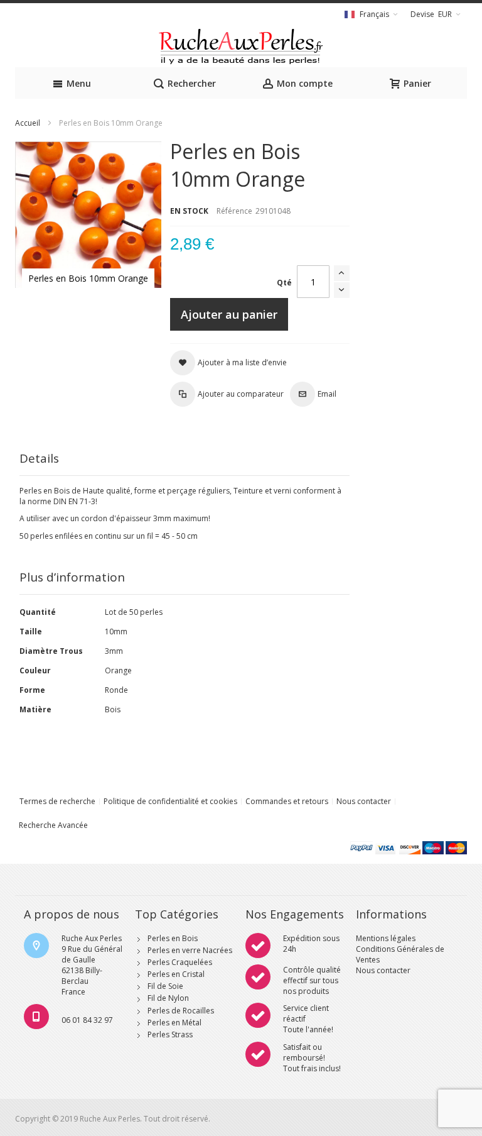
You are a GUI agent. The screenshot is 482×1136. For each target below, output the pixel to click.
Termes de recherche (57, 801)
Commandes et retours (286, 801)
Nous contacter (363, 801)
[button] (228, 362)
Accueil (27, 123)
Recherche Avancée (53, 825)
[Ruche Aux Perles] (241, 46)
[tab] (184, 458)
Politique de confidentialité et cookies (170, 801)
